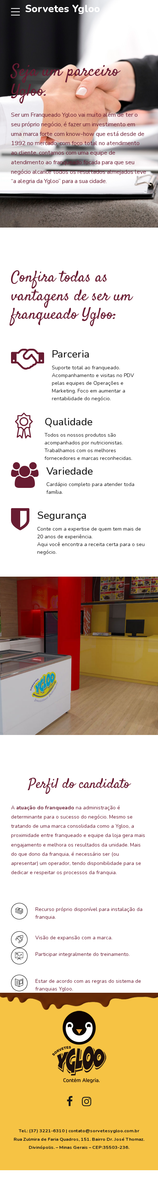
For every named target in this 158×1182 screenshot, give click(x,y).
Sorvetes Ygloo (62, 9)
